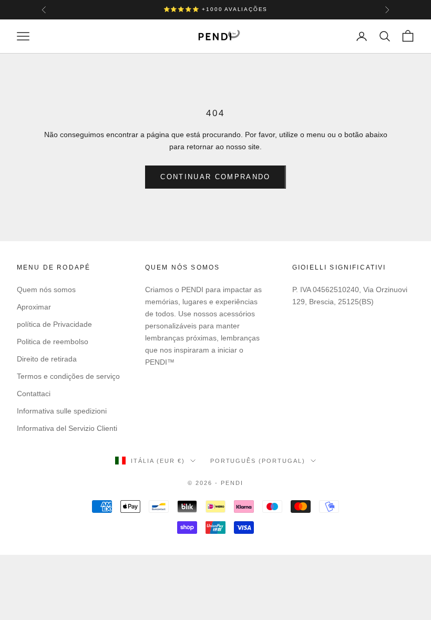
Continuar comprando (215, 177)
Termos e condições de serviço (68, 376)
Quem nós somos (46, 289)
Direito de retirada (47, 359)
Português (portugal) (258, 461)
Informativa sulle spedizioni (62, 411)
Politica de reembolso (52, 341)
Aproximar (34, 307)
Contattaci (33, 393)
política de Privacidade (54, 324)
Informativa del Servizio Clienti (67, 428)
